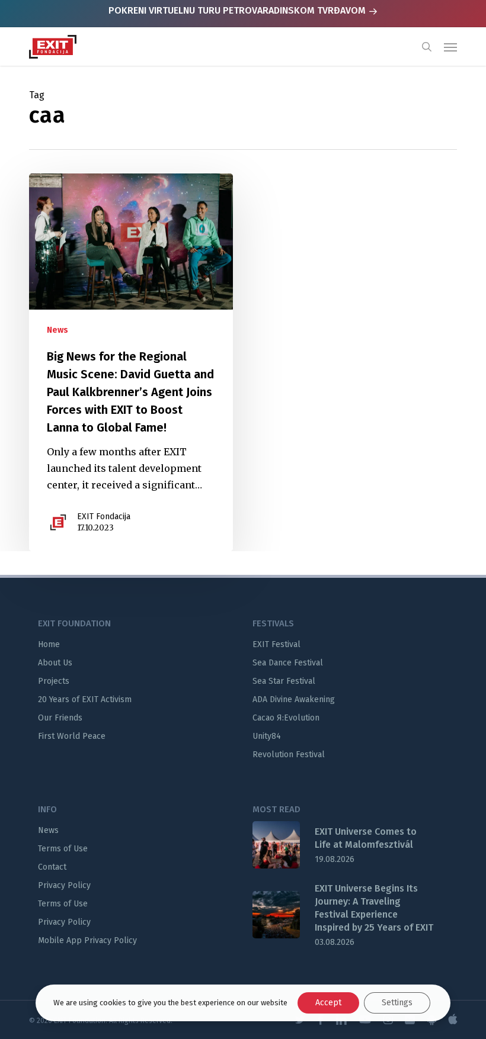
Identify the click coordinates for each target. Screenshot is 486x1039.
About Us (55, 663)
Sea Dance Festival (287, 663)
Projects (53, 681)
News (57, 330)
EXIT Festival (276, 644)
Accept (328, 1003)
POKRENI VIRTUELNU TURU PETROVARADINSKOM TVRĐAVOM (238, 10)
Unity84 (266, 736)
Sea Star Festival (283, 681)
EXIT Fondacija (103, 517)
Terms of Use (63, 849)
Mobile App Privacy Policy (87, 940)
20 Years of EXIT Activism (85, 699)
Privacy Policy (64, 885)
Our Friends (60, 718)
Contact (52, 867)
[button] (450, 47)
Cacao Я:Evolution (285, 718)
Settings (397, 1003)
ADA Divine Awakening (293, 699)
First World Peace (71, 736)
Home (49, 644)
